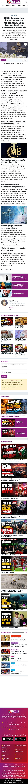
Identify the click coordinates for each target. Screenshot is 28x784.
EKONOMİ (14, 15)
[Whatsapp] (22, 735)
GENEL (12, 663)
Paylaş (4, 60)
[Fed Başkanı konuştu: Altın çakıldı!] (7, 321)
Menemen (13, 776)
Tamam (21, 782)
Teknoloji (24, 5)
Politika (14, 5)
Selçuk (12, 778)
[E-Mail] (10, 310)
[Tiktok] (18, 735)
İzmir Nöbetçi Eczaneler (6, 746)
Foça (6, 773)
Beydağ (9, 772)
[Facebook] (3, 735)
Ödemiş (24, 776)
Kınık (24, 775)
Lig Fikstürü (5, 766)
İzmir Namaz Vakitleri (6, 750)
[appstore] (8, 739)
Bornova (13, 772)
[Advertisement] (14, 691)
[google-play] (20, 739)
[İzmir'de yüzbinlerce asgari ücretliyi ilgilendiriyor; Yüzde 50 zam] (21, 347)
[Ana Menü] (1, 2)
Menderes (8, 776)
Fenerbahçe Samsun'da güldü (16, 659)
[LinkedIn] (13, 735)
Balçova (13, 770)
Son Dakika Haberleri (5, 759)
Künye (23, 766)
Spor (19, 5)
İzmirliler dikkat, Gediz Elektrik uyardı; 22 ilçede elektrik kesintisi (19, 645)
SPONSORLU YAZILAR (16, 636)
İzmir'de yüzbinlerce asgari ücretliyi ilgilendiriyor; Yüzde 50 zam (20, 354)
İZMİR (4, 770)
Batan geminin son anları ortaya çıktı (18, 672)
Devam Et (11, 307)
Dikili (3, 773)
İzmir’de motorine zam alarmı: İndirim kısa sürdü (7, 353)
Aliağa (8, 770)
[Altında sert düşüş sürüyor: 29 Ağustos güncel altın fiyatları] (21, 321)
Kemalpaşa (16, 775)
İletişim (11, 768)
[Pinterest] (8, 735)
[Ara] (26, 2)
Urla (22, 778)
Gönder (4, 376)
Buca (17, 772)
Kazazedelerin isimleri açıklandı (19, 665)
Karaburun (4, 775)
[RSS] (25, 735)
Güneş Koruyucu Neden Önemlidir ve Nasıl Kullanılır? (18, 639)
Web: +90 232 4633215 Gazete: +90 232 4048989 (15, 727)
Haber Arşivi (19, 758)
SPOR (12, 656)
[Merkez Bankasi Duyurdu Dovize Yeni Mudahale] (14, 150)
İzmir (2, 5)
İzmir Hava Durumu (21, 745)
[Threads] (20, 735)
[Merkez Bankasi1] (14, 214)
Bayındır (17, 770)
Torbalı (19, 778)
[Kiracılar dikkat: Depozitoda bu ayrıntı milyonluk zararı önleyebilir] (7, 333)
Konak (3, 776)
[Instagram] (10, 735)
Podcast (16, 768)
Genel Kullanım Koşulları (15, 766)
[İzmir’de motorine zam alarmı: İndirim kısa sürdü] (7, 347)
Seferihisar (7, 778)
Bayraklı (22, 770)
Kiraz (21, 775)
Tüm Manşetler (19, 754)
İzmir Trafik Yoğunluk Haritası (19, 750)
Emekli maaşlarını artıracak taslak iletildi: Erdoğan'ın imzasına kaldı (20, 339)
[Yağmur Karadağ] (4, 302)
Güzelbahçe (16, 773)
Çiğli (25, 772)
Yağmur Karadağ (9, 63)
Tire (15, 778)
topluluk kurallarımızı (15, 380)
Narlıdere (19, 776)
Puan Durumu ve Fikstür (6, 754)
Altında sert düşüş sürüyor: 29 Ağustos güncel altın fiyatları (19, 326)
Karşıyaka (10, 775)
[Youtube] (15, 735)
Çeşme (21, 772)
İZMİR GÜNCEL (14, 642)
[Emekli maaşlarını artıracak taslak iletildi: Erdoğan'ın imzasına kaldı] (21, 333)
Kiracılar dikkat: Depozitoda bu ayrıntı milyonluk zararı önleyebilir (6, 340)
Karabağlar (22, 773)
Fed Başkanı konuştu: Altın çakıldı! (7, 326)
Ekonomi (8, 5)
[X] (5, 735)
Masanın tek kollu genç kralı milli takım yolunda (19, 652)
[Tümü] (26, 632)
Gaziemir (10, 773)
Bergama (4, 772)
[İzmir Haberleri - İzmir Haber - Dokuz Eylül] (13, 2)
